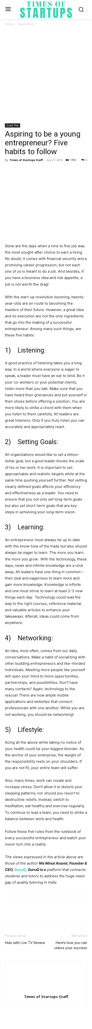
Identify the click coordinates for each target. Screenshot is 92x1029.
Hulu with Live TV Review (25, 943)
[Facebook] (10, 171)
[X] (21, 171)
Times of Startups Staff (26, 160)
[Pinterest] (32, 171)
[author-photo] (46, 990)
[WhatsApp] (44, 171)
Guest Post (25, 24)
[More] (55, 171)
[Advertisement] (46, 75)
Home (9, 24)
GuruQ (20, 869)
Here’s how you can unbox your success (70, 945)
